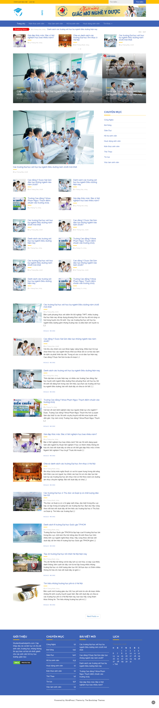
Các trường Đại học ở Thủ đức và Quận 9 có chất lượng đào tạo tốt (71, 494)
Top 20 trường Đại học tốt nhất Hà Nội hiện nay (65, 554)
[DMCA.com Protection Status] (22, 662)
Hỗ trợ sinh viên (73, 24)
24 (131, 659)
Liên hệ (31, 2)
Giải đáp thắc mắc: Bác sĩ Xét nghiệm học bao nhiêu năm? (86, 199)
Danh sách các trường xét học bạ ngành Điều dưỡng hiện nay (72, 29)
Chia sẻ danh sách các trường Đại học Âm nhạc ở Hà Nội (40, 37)
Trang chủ (21, 24)
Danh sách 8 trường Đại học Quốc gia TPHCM (65, 524)
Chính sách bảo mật (20, 2)
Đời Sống (107, 125)
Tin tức (107, 157)
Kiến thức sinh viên (36, 24)
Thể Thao (108, 152)
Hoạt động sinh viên (91, 24)
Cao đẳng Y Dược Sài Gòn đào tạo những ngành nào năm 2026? (130, 37)
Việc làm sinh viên (55, 24)
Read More (50, 331)
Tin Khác (107, 24)
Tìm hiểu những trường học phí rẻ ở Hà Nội (63, 583)
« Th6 (115, 664)
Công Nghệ (108, 120)
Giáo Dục (20, 88)
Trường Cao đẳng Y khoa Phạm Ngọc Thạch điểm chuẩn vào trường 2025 (39, 200)
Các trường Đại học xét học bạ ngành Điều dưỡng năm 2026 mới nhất (86, 37)
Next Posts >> (93, 616)
